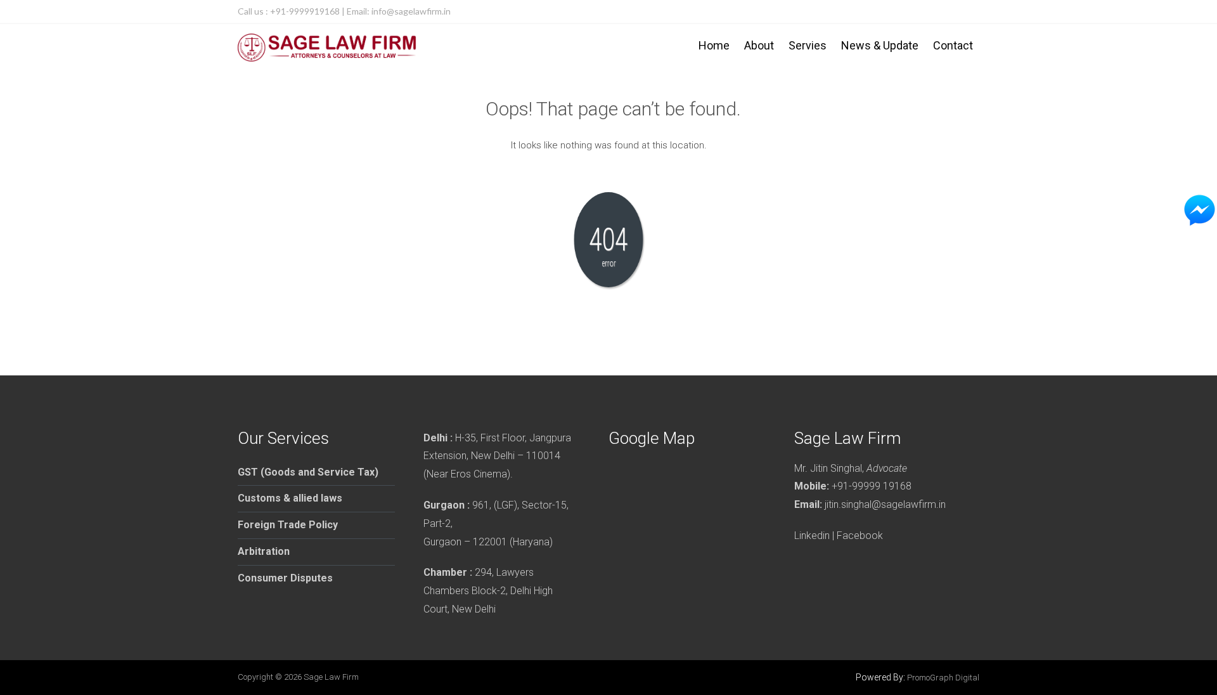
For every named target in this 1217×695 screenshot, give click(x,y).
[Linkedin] (967, 11)
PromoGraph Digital (943, 677)
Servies (808, 45)
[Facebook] (942, 11)
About (759, 45)
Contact (953, 45)
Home (714, 45)
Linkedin (812, 535)
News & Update (879, 45)
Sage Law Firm (331, 677)
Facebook (860, 535)
